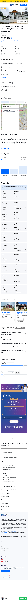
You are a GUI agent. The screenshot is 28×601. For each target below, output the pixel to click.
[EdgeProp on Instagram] (9, 575)
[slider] (23, 365)
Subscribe (5, 571)
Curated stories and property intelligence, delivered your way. (13, 1)
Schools (20, 102)
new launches (7, 538)
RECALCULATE (14, 421)
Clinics (13, 102)
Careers (2, 544)
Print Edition (23, 4)
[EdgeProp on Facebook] (7, 575)
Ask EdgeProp (20, 328)
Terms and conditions (5, 548)
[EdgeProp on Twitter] (11, 575)
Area (22, 531)
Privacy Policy (3, 550)
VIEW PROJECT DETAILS (5, 148)
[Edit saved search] (26, 12)
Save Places (5, 102)
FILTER (23, 183)
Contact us (3, 553)
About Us (2, 546)
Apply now (10, 391)
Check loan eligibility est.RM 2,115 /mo (11, 41)
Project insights (4, 532)
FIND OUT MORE (14, 413)
